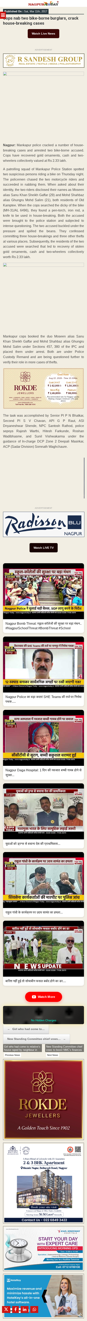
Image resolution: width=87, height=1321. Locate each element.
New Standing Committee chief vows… (36, 1038)
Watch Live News (43, 33)
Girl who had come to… (26, 1029)
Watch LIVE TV (44, 547)
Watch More (46, 996)
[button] (43, 598)
